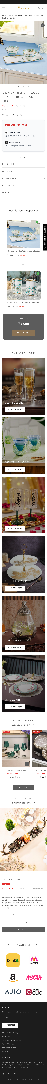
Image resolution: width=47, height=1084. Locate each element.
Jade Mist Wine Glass (16, 770)
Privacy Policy (6, 1036)
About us (5, 1051)
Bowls (10, 15)
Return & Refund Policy (10, 1032)
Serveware (18, 15)
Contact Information (9, 1047)
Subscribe (10, 1025)
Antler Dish (11, 879)
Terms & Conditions (9, 1044)
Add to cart (23, 922)
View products (15, 410)
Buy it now (23, 929)
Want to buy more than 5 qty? (13, 115)
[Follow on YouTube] (15, 1073)
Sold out (23, 158)
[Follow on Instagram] (9, 1073)
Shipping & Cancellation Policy (12, 1040)
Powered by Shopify (30, 1079)
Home (4, 15)
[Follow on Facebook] (3, 1073)
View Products (15, 707)
